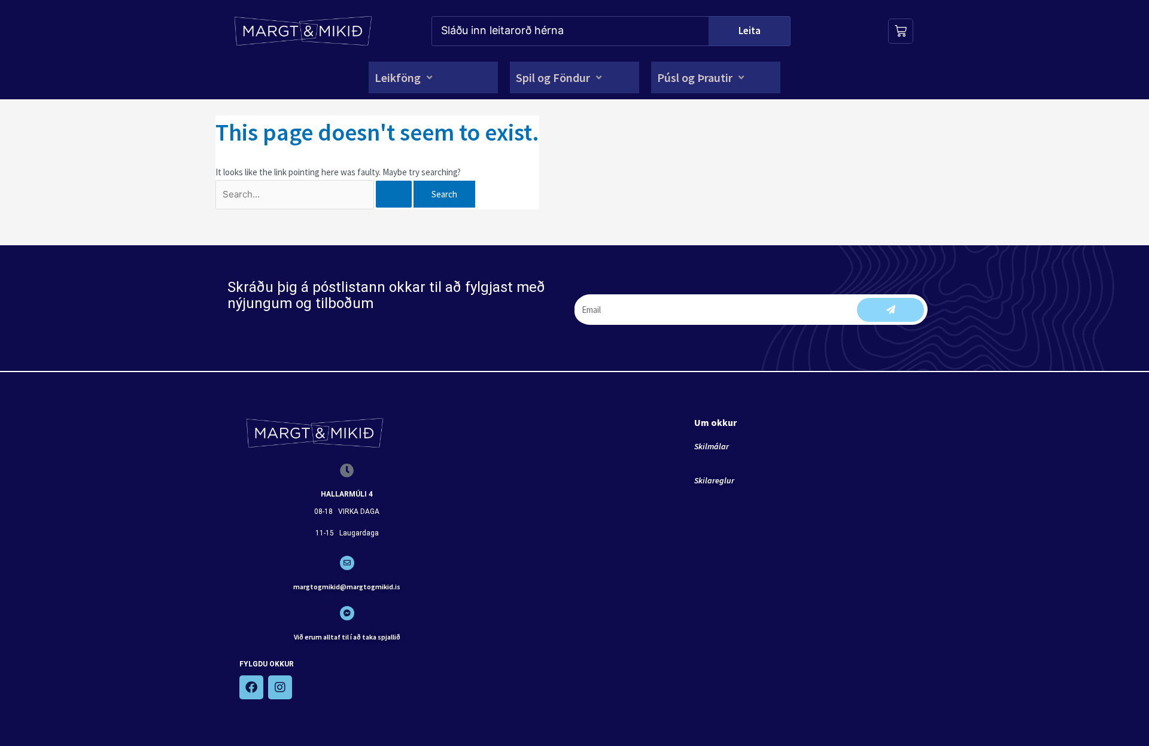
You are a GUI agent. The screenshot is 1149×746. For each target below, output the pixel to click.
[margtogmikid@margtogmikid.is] (347, 563)
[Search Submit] (394, 194)
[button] (404, 77)
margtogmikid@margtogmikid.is (346, 586)
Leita (749, 30)
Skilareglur (714, 480)
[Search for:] (314, 194)
